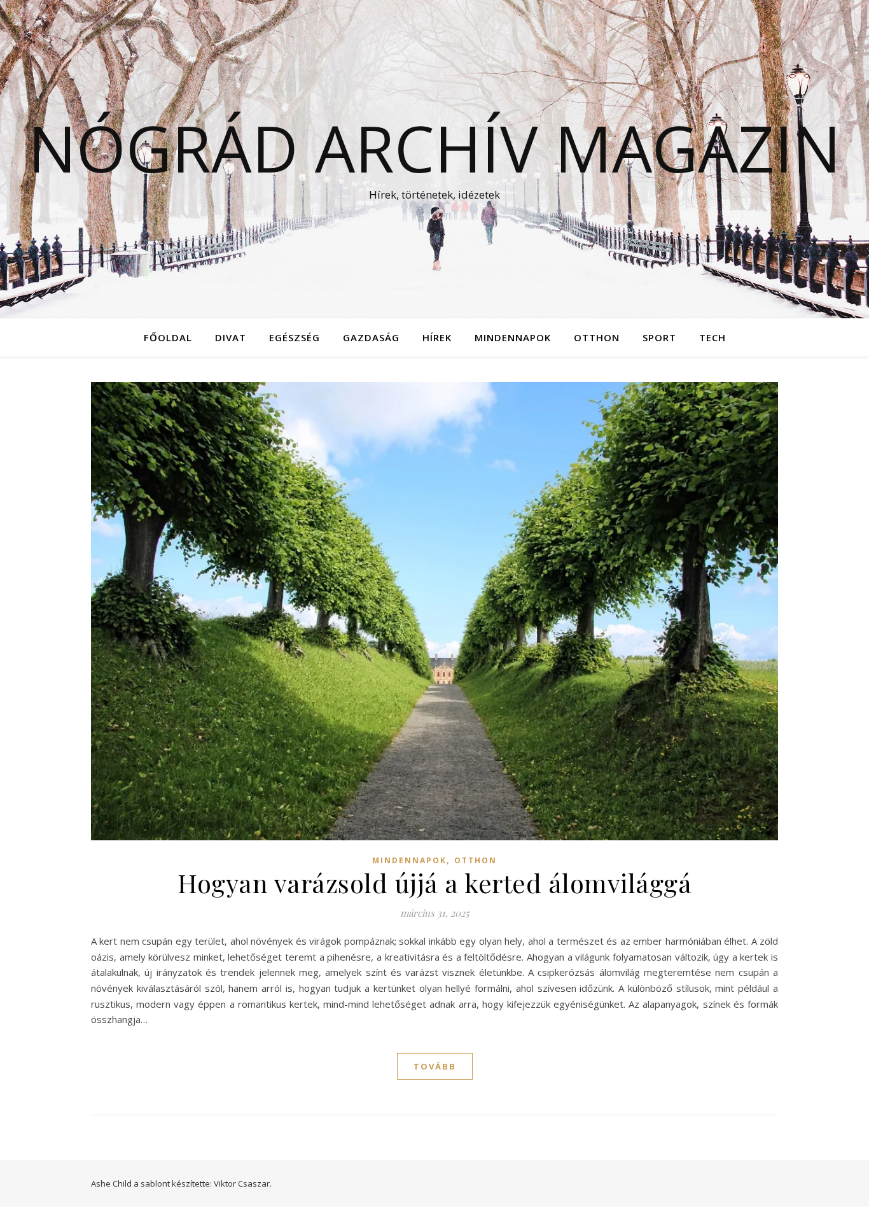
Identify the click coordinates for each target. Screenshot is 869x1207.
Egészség (294, 337)
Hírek (437, 337)
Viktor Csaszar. (243, 1183)
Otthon (597, 337)
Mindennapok (513, 337)
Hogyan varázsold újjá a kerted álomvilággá (434, 883)
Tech (712, 337)
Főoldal (168, 337)
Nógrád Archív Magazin (434, 148)
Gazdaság (371, 337)
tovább (435, 1066)
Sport (659, 337)
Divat (230, 337)
